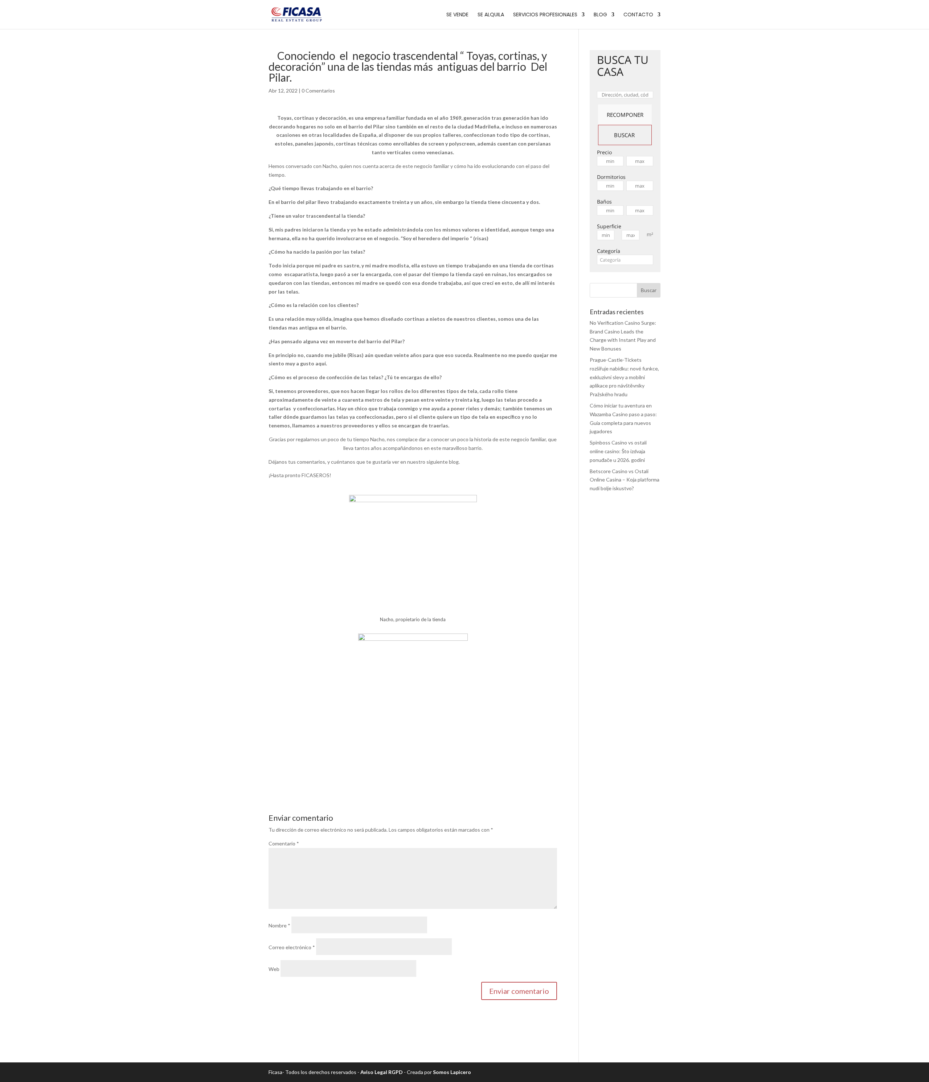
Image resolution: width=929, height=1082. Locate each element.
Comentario (284, 843)
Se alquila (491, 15)
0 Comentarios (318, 90)
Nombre (279, 925)
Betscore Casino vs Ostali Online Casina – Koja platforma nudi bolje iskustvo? (624, 480)
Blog (600, 15)
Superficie (609, 226)
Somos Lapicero (452, 1072)
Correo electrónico (292, 947)
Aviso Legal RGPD (381, 1072)
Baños (604, 201)
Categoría (608, 250)
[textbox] (625, 260)
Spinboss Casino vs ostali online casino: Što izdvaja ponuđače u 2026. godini (618, 451)
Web (274, 969)
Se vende (457, 15)
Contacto (638, 15)
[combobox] (625, 260)
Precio (604, 152)
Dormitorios (611, 176)
